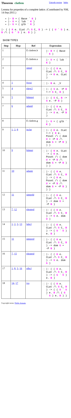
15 (15, 253)
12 (15, 209)
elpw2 (29, 88)
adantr (29, 171)
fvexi (29, 82)
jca (27, 283)
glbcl (29, 268)
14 (13, 283)
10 (13, 171)
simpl (29, 68)
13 (20, 224)
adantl (29, 106)
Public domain (20, 303)
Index (66, 2)
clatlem (19, 3)
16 (20, 268)
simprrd (30, 239)
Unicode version (55, 2)
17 (17, 283)
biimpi (29, 150)
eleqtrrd (30, 209)
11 (13, 194)
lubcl (29, 224)
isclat (29, 129)
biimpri (30, 97)
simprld (30, 194)
